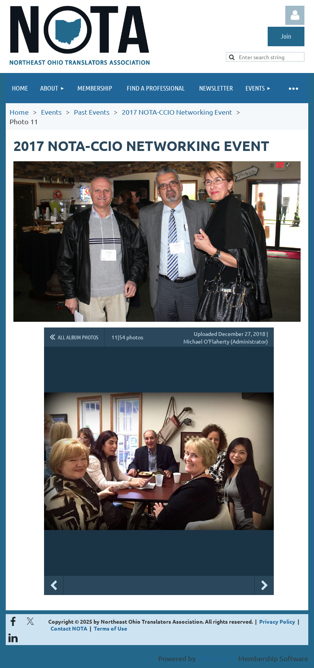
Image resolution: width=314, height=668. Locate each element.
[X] (30, 621)
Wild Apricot (217, 658)
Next (264, 585)
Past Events (92, 112)
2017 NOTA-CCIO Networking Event (177, 112)
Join (286, 36)
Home (19, 112)
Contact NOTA (69, 628)
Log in (294, 15)
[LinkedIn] (13, 637)
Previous (53, 585)
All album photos (78, 337)
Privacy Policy (277, 621)
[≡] (293, 88)
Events (51, 112)
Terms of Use (110, 628)
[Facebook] (13, 621)
